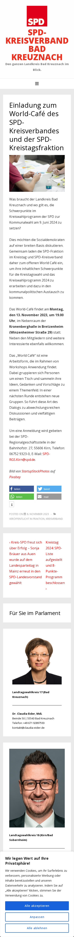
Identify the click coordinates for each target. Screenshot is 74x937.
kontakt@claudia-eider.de (28, 728)
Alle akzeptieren (37, 906)
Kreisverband (54, 519)
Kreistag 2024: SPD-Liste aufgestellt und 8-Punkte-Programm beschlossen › (55, 565)
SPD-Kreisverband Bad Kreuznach (37, 44)
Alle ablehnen (37, 928)
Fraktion (39, 519)
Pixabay (15, 477)
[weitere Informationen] (11, 505)
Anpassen (37, 917)
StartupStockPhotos (36, 471)
